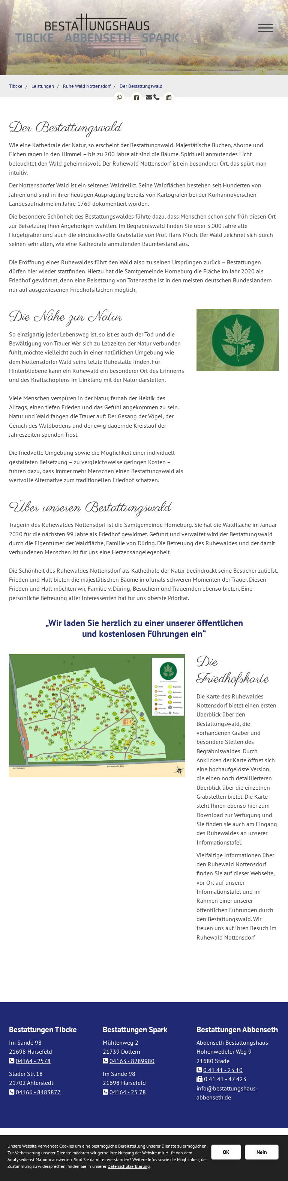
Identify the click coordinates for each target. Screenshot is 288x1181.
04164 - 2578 (33, 1061)
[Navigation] (266, 28)
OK (226, 1151)
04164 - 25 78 (128, 1092)
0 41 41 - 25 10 (223, 1070)
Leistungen (43, 86)
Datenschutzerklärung (129, 1166)
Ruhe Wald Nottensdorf (87, 86)
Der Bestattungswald (141, 86)
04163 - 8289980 (132, 1061)
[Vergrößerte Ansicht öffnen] (237, 340)
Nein (261, 1151)
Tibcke (15, 86)
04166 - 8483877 (38, 1092)
